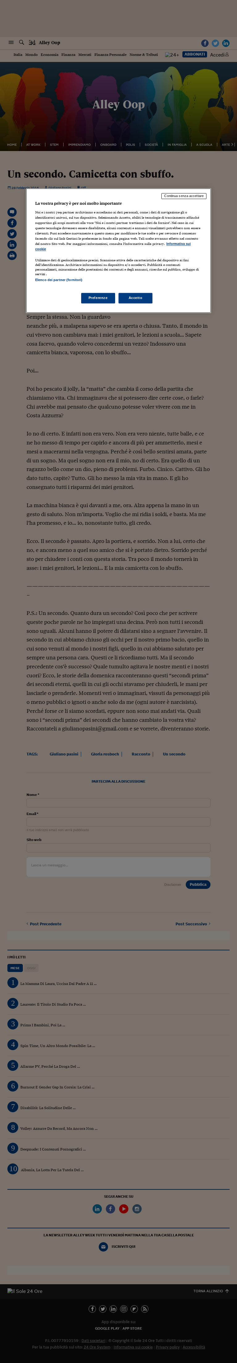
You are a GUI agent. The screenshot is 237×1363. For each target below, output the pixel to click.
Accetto (136, 298)
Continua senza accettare (184, 196)
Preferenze (98, 298)
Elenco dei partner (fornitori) (58, 280)
